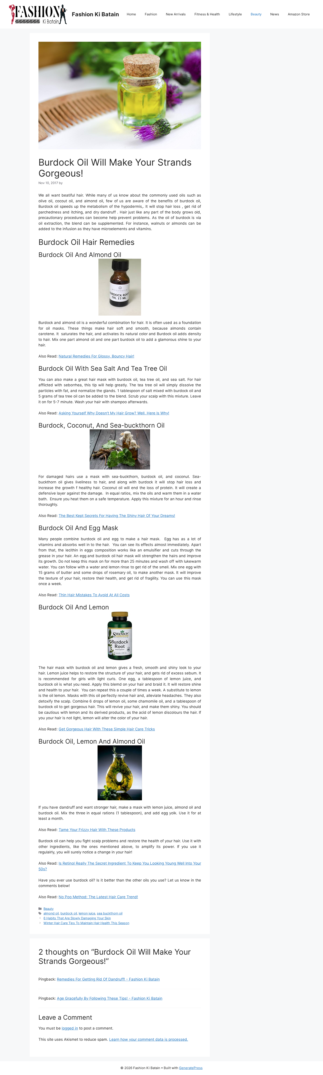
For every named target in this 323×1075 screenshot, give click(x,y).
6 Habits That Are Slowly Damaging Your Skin (77, 918)
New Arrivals (176, 14)
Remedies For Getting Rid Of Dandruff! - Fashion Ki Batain (108, 979)
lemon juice (87, 913)
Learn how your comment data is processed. (148, 1039)
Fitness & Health (207, 14)
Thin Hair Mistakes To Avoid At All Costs (94, 595)
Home (131, 14)
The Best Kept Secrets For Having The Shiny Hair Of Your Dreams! (117, 515)
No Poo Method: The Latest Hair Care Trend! (98, 897)
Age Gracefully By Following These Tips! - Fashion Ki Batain (109, 998)
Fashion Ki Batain (95, 14)
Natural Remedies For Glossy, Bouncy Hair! (96, 356)
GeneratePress (191, 1068)
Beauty (256, 14)
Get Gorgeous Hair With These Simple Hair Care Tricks (107, 729)
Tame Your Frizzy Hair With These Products (97, 829)
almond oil (51, 913)
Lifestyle (235, 14)
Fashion (151, 14)
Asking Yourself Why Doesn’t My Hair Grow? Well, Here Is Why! (114, 413)
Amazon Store (299, 14)
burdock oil (68, 913)
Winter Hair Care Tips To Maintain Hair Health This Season (86, 923)
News (274, 14)
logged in (70, 1028)
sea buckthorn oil (109, 913)
